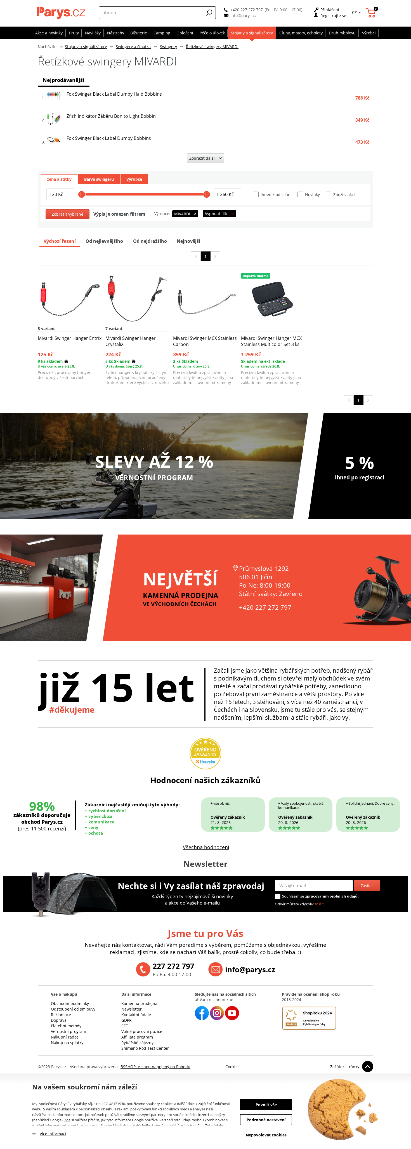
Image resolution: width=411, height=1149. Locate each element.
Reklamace (61, 1014)
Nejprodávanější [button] (63, 80)
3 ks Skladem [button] (117, 361)
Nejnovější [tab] (188, 241)
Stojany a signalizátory (86, 46)
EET (124, 1025)
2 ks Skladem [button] (185, 361)
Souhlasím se (293, 896)
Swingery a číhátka (133, 46)
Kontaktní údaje (136, 1014)
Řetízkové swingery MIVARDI (212, 46)
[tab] (59, 179)
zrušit (319, 904)
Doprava (59, 1020)
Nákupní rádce (65, 1037)
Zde (67, 1119)
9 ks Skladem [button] (50, 361)
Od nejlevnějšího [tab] (104, 241)
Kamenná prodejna (139, 1003)
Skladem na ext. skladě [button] (263, 361)
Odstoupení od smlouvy (73, 1009)
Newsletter (131, 1009)
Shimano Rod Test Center (145, 1048)
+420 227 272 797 (246, 9)
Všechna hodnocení (206, 847)
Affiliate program (137, 1037)
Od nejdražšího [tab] (150, 241)
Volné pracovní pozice (141, 1031)
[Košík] (372, 13)
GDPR (126, 1020)
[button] (209, 12)
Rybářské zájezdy (137, 1042)
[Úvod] (61, 12)
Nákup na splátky (67, 1042)
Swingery (168, 46)
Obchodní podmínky (70, 1003)
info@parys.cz (243, 15)
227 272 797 (173, 966)
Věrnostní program (68, 1031)
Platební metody (66, 1025)
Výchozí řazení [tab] (60, 241)
